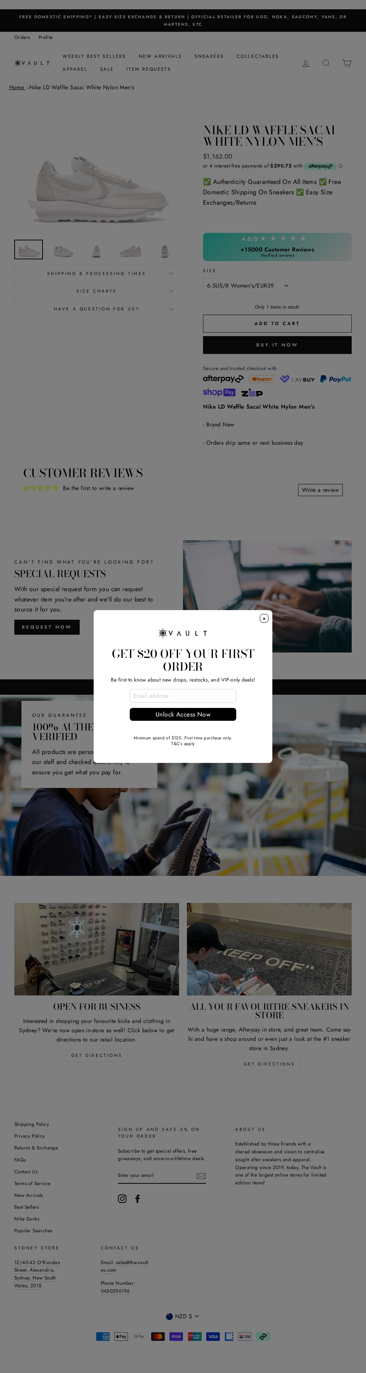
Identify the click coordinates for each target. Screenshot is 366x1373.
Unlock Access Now (183, 714)
